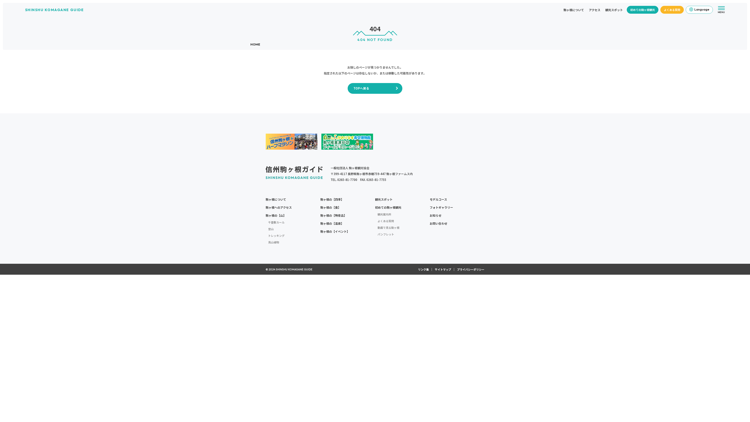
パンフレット (386, 234)
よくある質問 (672, 10)
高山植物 (273, 242)
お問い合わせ (438, 223)
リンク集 (423, 269)
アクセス (594, 10)
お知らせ (435, 215)
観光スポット (614, 10)
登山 (271, 229)
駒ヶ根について (573, 10)
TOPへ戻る (361, 88)
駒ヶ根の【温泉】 (332, 223)
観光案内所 (384, 214)
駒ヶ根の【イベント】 (335, 231)
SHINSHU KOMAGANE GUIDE (54, 10)
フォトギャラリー (441, 207)
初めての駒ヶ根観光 (642, 10)
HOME (255, 44)
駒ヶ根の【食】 (330, 207)
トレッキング (276, 236)
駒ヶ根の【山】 (276, 215)
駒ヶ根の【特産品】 (333, 215)
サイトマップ (443, 269)
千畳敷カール (276, 222)
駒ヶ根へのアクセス (279, 207)
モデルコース (438, 199)
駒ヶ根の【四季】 (332, 199)
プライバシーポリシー (470, 269)
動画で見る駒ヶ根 (388, 228)
